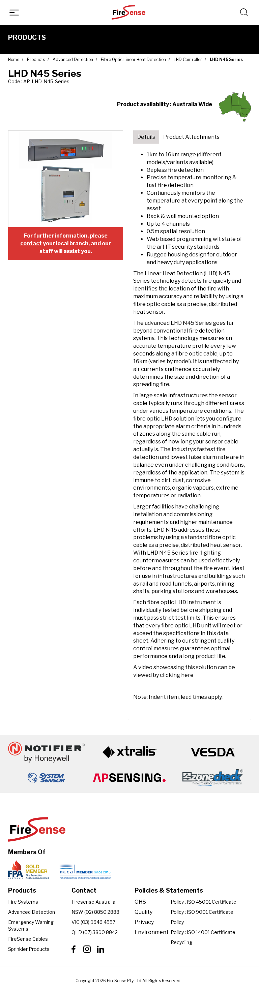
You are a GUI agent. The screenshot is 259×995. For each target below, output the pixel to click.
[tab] (146, 137)
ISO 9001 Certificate (210, 912)
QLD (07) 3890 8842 (94, 932)
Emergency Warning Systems (31, 925)
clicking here (177, 675)
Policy (177, 902)
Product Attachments (191, 137)
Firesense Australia (93, 902)
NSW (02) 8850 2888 (95, 912)
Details (146, 137)
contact (31, 243)
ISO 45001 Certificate (211, 902)
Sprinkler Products (29, 949)
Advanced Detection (31, 912)
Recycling (181, 942)
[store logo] (128, 12)
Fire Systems (23, 902)
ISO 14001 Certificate (211, 932)
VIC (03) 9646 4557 (93, 922)
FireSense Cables (28, 939)
